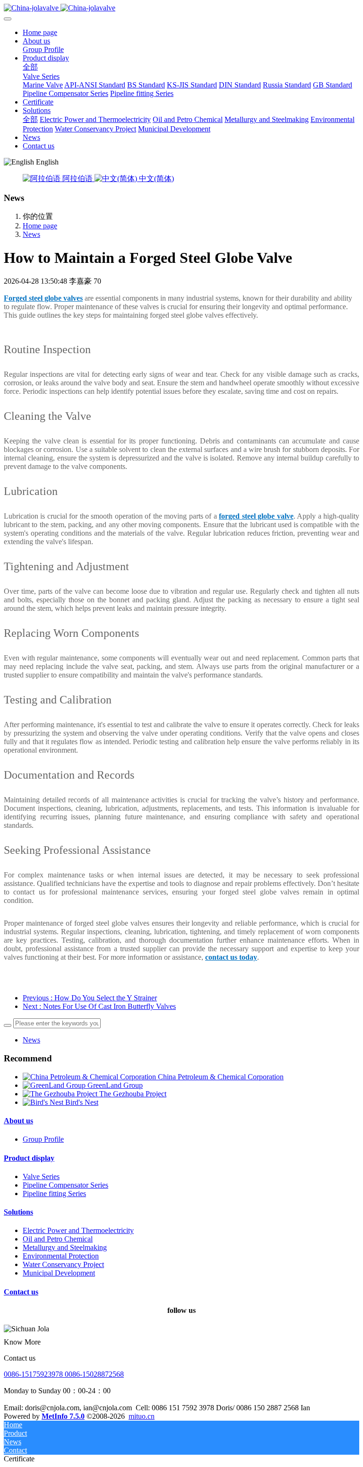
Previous (90, 998)
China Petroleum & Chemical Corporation (221, 1077)
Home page (40, 32)
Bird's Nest (81, 1102)
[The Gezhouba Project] (61, 1094)
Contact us (21, 1292)
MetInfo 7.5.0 (63, 1416)
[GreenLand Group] (55, 1085)
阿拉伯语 (77, 178)
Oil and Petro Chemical (58, 1239)
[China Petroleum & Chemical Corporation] (90, 1077)
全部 (30, 67)
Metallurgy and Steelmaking (65, 1247)
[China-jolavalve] (181, 8)
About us (18, 1121)
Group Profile (43, 1139)
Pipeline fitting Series (54, 1193)
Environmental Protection (61, 1256)
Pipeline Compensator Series (65, 1185)
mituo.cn (142, 1416)
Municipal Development (59, 1273)
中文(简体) (155, 178)
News (31, 234)
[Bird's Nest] (44, 1102)
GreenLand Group (115, 1085)
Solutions (18, 1212)
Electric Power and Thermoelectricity (78, 1230)
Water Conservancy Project (63, 1264)
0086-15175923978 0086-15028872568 (64, 1374)
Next (99, 1006)
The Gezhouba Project (132, 1094)
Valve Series (41, 1176)
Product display (29, 1158)
